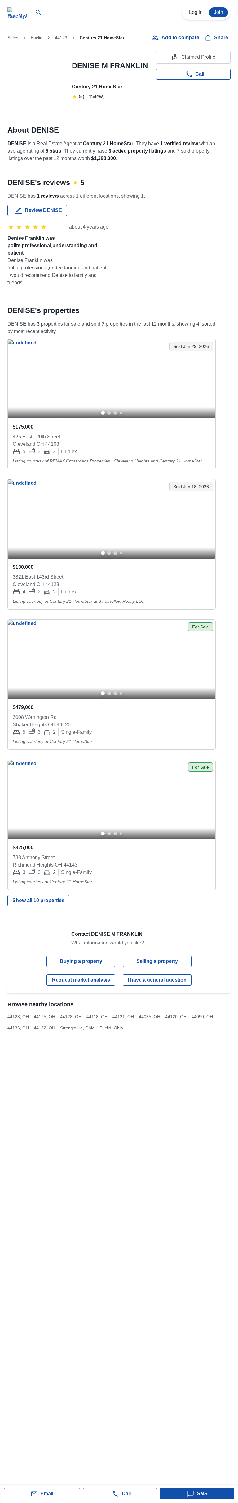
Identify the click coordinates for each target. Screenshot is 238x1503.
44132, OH (44, 1027)
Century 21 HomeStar (97, 86)
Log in (196, 12)
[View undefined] (111, 378)
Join (218, 12)
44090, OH (202, 1016)
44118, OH (97, 1016)
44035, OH (149, 1016)
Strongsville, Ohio (77, 1027)
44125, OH (44, 1016)
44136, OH (18, 1027)
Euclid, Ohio (111, 1027)
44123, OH (18, 1016)
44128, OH (71, 1016)
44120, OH (176, 1016)
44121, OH (123, 1016)
